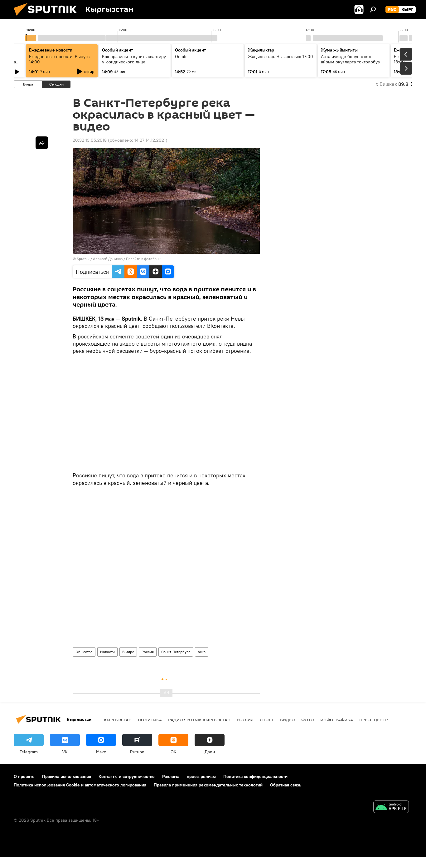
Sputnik (83, 258)
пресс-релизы (201, 776)
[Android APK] (391, 807)
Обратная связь (285, 785)
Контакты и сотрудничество (127, 776)
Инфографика (336, 719)
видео (287, 719)
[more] (42, 142)
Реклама (170, 776)
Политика (150, 719)
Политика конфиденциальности (255, 776)
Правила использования (66, 776)
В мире (128, 651)
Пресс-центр (373, 719)
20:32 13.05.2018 (90, 140)
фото (307, 719)
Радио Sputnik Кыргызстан (199, 719)
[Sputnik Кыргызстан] (47, 17)
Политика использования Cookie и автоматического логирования (80, 785)
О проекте (24, 776)
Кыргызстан (118, 719)
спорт (267, 719)
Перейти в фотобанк (143, 258)
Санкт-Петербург (175, 651)
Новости (107, 651)
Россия (148, 651)
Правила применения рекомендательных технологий (208, 785)
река (202, 651)
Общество (84, 651)
